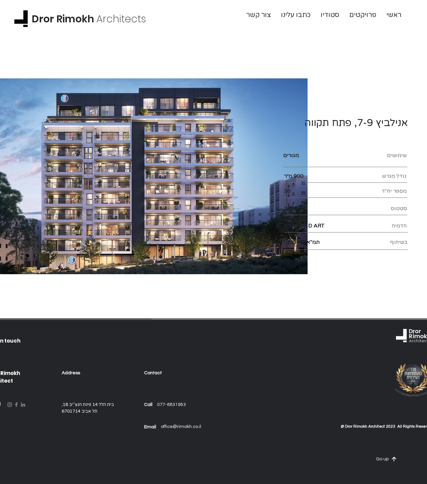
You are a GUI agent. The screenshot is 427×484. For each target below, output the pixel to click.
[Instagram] (10, 405)
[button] (258, 15)
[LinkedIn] (23, 405)
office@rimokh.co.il (181, 426)
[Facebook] (16, 405)
